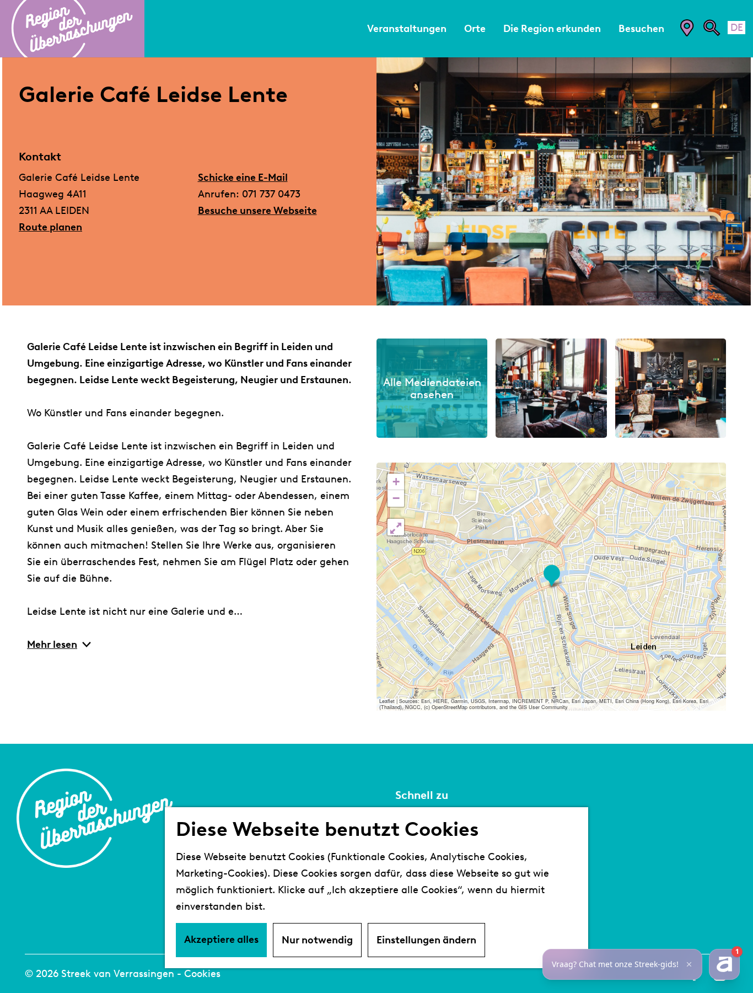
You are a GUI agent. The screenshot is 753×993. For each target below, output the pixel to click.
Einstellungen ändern (426, 940)
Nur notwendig (317, 940)
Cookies (202, 974)
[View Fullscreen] (396, 527)
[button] (551, 575)
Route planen (50, 227)
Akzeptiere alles (221, 939)
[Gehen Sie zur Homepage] (72, 28)
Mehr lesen (52, 644)
